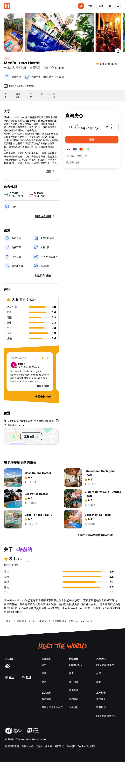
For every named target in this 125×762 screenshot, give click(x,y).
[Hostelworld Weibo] (7, 665)
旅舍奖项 (73, 690)
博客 (71, 673)
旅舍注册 (100, 698)
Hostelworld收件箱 (106, 715)
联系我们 (46, 698)
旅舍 (7, 58)
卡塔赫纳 (9, 67)
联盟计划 (100, 707)
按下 (98, 673)
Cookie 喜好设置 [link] (87, 746)
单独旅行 (73, 698)
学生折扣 (73, 707)
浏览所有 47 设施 (53, 76)
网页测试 (59, 746)
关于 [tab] (5, 96)
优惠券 (39, 746)
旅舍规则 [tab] (18, 96)
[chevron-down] (27, 562)
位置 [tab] (31, 96)
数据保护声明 (12, 746)
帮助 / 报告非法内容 (52, 707)
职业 (98, 681)
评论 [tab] (42, 96)
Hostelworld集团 (105, 664)
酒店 (44, 673)
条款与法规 (27, 746)
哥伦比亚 (21, 67)
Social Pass (75, 664)
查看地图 (35, 67)
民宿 (44, 681)
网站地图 (71, 746)
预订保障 (73, 681)
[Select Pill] (81, 6)
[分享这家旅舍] (118, 51)
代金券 (48, 746)
